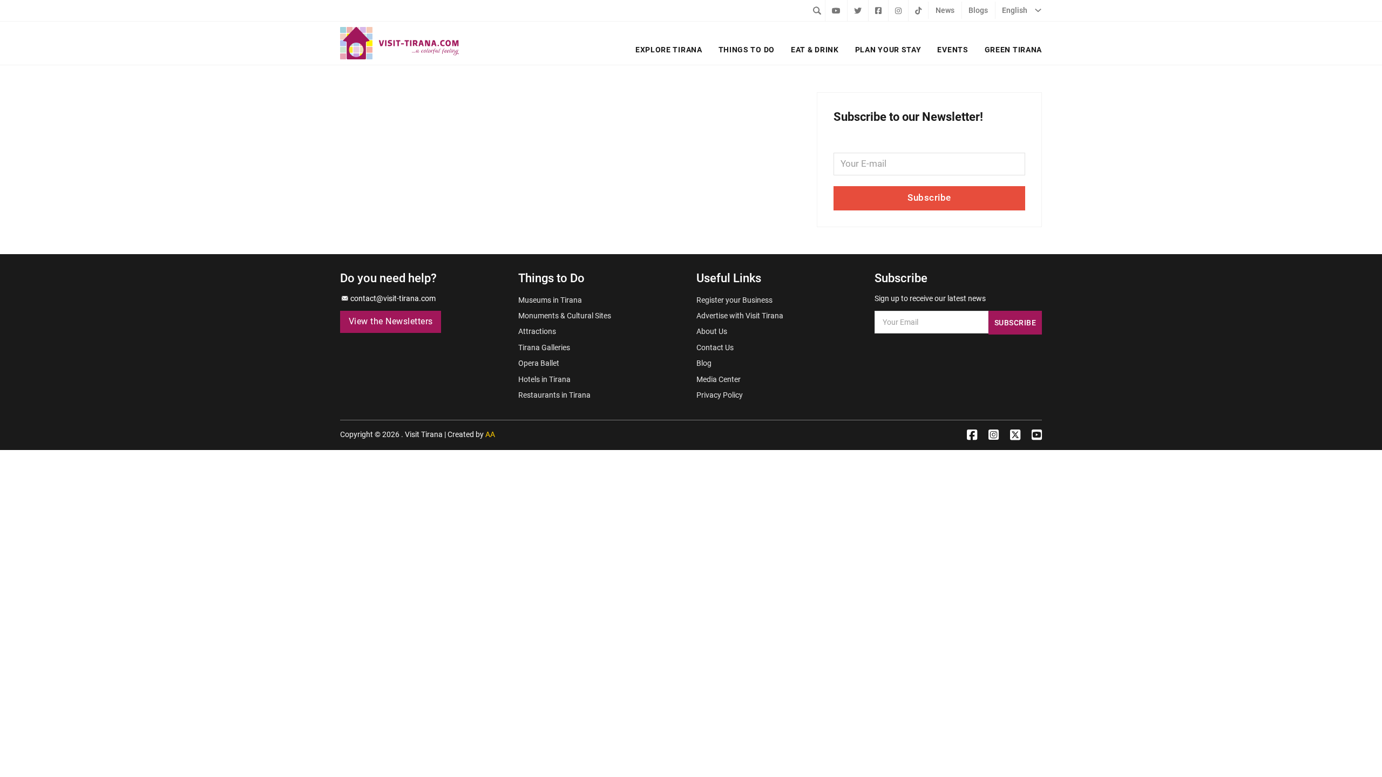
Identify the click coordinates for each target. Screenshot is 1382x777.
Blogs (978, 10)
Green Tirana (1013, 49)
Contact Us (715, 347)
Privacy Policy (719, 395)
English (1014, 10)
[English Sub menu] (1038, 10)
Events (952, 49)
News (945, 10)
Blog (704, 363)
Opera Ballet (538, 363)
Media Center (718, 379)
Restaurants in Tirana (554, 395)
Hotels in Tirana (544, 379)
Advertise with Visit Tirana (739, 315)
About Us (711, 331)
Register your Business (734, 300)
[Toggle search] (817, 10)
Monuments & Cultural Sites (564, 315)
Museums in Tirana (550, 300)
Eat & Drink (815, 49)
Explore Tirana (668, 49)
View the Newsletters (391, 321)
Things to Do (747, 49)
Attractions (537, 331)
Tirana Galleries (544, 347)
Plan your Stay (888, 49)
